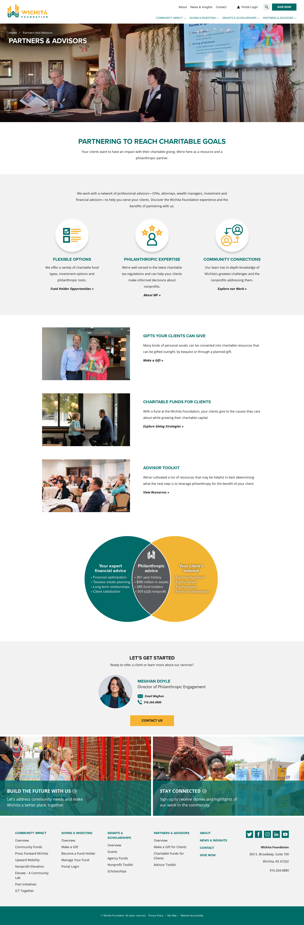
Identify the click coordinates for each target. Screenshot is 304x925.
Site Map (172, 915)
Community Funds (28, 847)
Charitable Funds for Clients (169, 855)
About (183, 7)
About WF (151, 295)
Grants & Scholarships (239, 18)
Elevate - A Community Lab (32, 875)
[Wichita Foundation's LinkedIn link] (276, 835)
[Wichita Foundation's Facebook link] (258, 835)
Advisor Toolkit (165, 865)
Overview (22, 840)
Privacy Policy (155, 915)
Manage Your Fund (75, 860)
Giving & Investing (202, 18)
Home (13, 33)
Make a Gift (152, 360)
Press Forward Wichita (31, 853)
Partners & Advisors (278, 18)
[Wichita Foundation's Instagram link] (267, 835)
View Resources (155, 492)
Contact (221, 7)
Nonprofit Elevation (29, 866)
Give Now (284, 7)
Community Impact (169, 18)
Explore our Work (231, 289)
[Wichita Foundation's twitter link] (249, 835)
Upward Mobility (27, 860)
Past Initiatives (26, 884)
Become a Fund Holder (78, 853)
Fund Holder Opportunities (70, 289)
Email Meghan (154, 696)
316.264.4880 (152, 702)
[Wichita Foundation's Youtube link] (285, 835)
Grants (112, 852)
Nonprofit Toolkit (120, 865)
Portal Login (250, 7)
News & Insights (201, 7)
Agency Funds (117, 858)
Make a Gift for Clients (170, 847)
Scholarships (116, 871)
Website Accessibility (192, 915)
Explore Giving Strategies (162, 426)
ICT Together (24, 891)
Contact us (152, 720)
